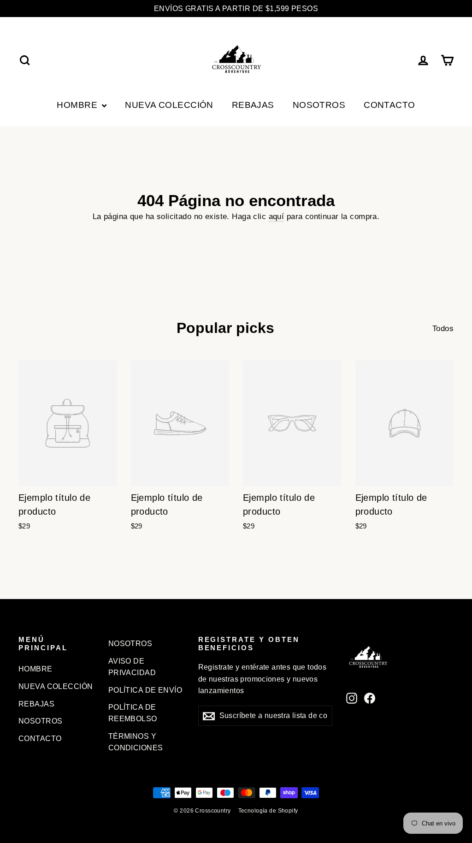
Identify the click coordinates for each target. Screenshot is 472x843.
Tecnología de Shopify (268, 810)
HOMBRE (78, 105)
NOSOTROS (319, 105)
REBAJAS (253, 105)
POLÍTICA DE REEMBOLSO (132, 713)
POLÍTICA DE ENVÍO (145, 690)
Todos (443, 328)
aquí (276, 216)
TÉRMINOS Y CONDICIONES (135, 742)
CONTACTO (389, 105)
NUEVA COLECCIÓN (169, 105)
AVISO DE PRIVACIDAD (132, 667)
